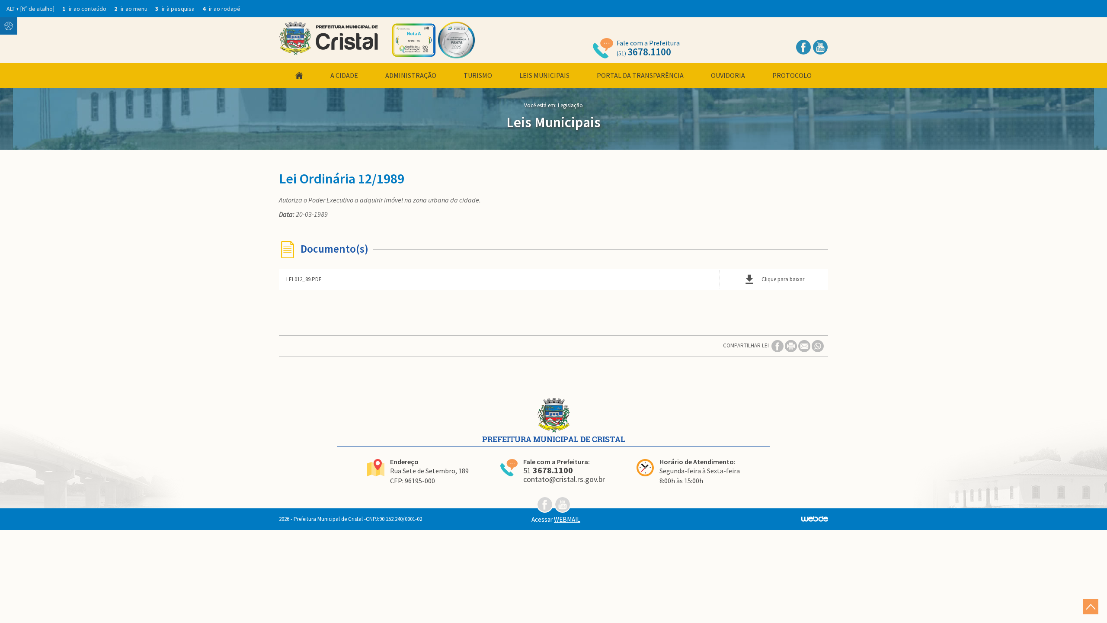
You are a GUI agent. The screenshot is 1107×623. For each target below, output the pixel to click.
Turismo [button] (478, 75)
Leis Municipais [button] (544, 75)
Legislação (570, 105)
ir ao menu (131, 9)
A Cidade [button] (344, 75)
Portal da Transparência (640, 75)
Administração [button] (410, 75)
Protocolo (792, 75)
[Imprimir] (791, 345)
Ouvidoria (728, 75)
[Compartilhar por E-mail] (805, 345)
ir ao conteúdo (85, 9)
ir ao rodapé (221, 9)
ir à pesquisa (175, 9)
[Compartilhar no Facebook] (778, 345)
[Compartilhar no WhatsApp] (818, 345)
